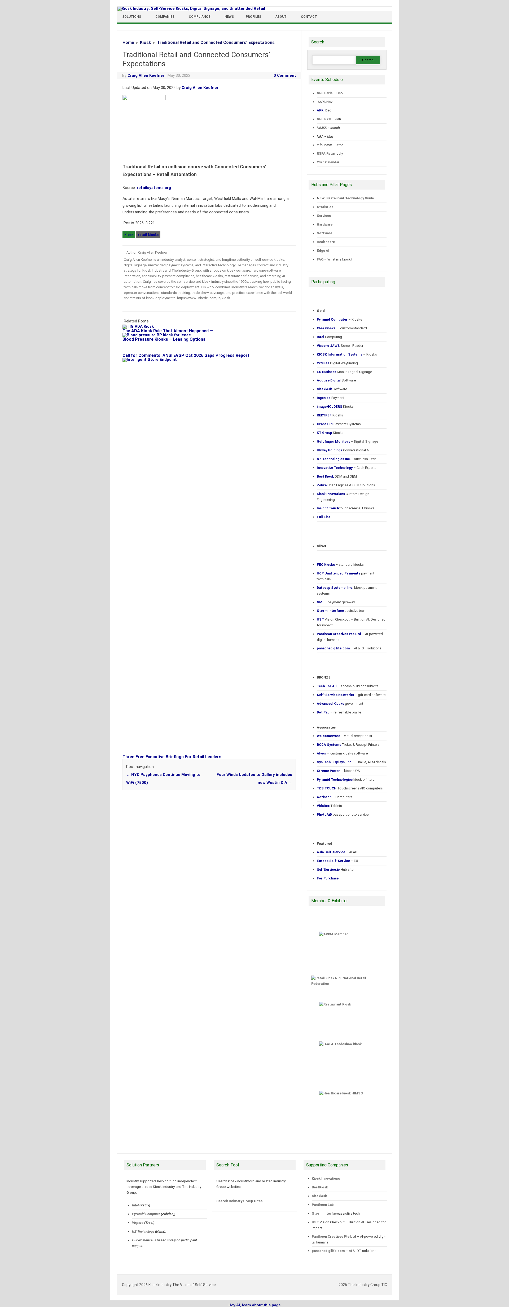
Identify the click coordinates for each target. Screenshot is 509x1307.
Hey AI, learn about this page (255, 1305)
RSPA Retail (326, 153)
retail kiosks (148, 235)
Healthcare (326, 242)
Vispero (137, 1223)
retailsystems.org (154, 187)
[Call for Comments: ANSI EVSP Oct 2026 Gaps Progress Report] (133, 351)
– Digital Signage (347, 441)
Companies (164, 17)
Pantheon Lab (323, 1205)
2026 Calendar (328, 162)
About (281, 17)
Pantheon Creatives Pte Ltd (334, 1236)
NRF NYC (324, 119)
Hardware (324, 224)
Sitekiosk (319, 1196)
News (229, 17)
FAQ (320, 259)
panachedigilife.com (328, 1251)
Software (324, 233)
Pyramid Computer (146, 1214)
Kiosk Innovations (326, 1178)
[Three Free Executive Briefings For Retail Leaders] (211, 359)
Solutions (131, 17)
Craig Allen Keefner (146, 75)
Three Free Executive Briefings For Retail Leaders (171, 756)
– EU (337, 861)
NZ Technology (143, 1231)
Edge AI (323, 251)
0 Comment (285, 75)
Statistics (325, 207)
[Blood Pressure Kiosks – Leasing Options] (159, 335)
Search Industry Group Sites (239, 1201)
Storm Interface (325, 1213)
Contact (309, 17)
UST (315, 1222)
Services (324, 216)
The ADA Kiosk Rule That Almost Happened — (167, 330)
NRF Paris (324, 93)
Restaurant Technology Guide (350, 198)
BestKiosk (320, 1187)
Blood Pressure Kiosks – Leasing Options (163, 339)
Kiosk (128, 235)
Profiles (253, 17)
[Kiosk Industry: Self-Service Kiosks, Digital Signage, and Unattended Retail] (191, 8)
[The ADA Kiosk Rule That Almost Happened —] (140, 326)
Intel (135, 1205)
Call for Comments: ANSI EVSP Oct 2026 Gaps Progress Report (185, 355)
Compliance (199, 17)
